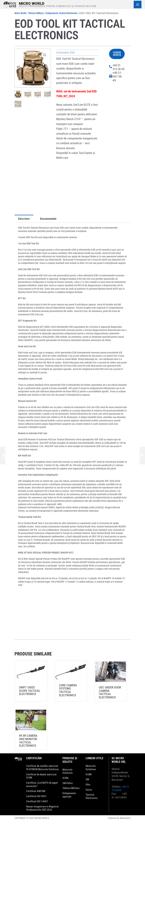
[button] (45, 55)
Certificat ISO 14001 (37, 801)
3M (87, 779)
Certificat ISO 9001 (36, 796)
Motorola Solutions (67, 771)
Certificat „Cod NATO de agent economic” (42, 784)
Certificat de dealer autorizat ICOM (41, 776)
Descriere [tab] (24, 218)
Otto (88, 784)
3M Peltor (67, 783)
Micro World (31, 3)
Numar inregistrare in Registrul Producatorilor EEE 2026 (42, 808)
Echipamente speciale (69, 795)
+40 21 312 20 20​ (118, 67)
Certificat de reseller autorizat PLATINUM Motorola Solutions (42, 767)
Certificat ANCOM (35, 791)
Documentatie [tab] (48, 218)
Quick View (30, 679)
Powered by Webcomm (119, 818)
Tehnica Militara (36, 13)
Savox (89, 789)
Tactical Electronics (92, 796)
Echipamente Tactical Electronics (61, 13)
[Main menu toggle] (137, 5)
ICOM (65, 778)
